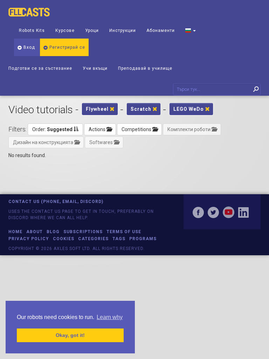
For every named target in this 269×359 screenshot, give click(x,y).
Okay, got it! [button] (70, 335)
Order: (52, 129)
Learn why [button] (110, 317)
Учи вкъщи (95, 68)
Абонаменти (160, 30)
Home (15, 231)
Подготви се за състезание (40, 68)
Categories (93, 238)
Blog (53, 231)
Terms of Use (123, 231)
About (34, 231)
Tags (118, 238)
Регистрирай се (66, 47)
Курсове (65, 30)
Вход (28, 47)
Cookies (63, 238)
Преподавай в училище (145, 68)
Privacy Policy (28, 238)
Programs (143, 238)
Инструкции (122, 30)
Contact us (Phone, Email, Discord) (55, 201)
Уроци (92, 30)
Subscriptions (83, 231)
